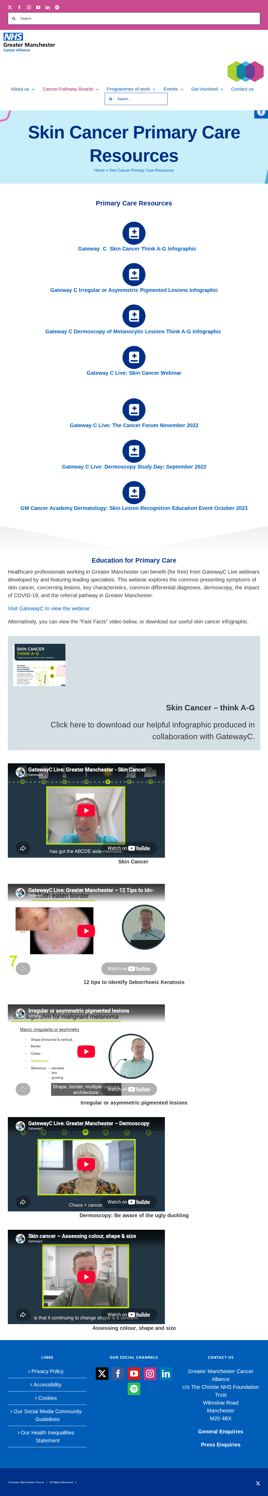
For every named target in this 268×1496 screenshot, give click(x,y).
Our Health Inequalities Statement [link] (47, 1436)
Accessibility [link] (48, 1385)
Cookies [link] (47, 1398)
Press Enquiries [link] (221, 1445)
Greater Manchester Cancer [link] (27, 1482)
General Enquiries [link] (220, 1431)
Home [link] (99, 170)
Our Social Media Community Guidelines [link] (48, 1415)
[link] (261, 111)
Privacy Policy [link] (47, 1371)
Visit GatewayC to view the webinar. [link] (49, 608)
